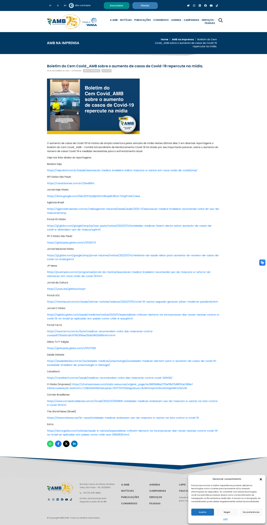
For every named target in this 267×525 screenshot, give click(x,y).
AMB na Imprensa (183, 39)
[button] (260, 479)
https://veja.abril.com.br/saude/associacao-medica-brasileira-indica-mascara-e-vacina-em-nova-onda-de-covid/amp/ (122, 170)
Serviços (208, 20)
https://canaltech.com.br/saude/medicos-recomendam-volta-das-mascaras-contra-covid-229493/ (109, 378)
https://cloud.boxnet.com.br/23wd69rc (71, 183)
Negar (227, 512)
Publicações (142, 20)
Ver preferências (251, 512)
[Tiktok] (71, 499)
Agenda (176, 20)
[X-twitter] (48, 499)
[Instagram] (53, 499)
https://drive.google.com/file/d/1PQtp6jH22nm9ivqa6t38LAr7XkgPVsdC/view (93, 196)
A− (50, 5)
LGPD (225, 519)
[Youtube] (66, 499)
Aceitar (202, 512)
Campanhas (191, 20)
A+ (65, 5)
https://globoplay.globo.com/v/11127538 (71, 348)
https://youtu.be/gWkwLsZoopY (66, 289)
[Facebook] (62, 499)
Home (164, 39)
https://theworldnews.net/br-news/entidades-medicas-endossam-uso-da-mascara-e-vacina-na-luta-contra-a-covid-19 (123, 418)
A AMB (114, 20)
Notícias (126, 20)
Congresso (161, 20)
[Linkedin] (57, 499)
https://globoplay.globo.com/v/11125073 (71, 242)
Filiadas (210, 23)
